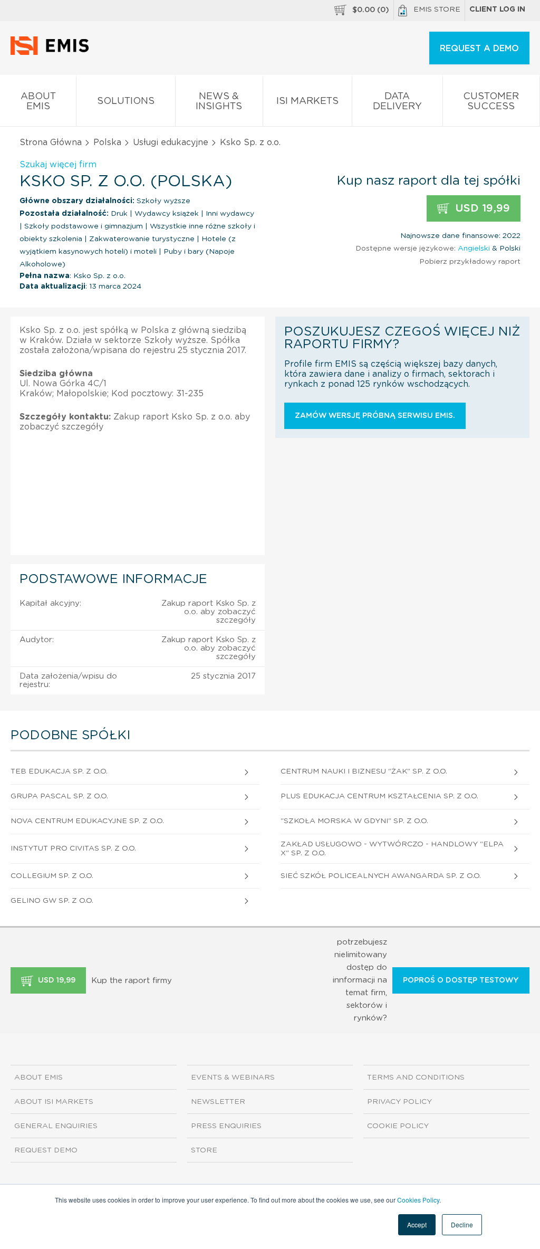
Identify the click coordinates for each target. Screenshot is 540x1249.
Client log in (497, 9)
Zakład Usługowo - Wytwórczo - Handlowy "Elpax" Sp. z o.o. (392, 849)
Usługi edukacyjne (170, 142)
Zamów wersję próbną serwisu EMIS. (375, 415)
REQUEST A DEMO (479, 48)
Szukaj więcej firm (58, 164)
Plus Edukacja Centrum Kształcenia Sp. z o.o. (379, 796)
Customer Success (491, 101)
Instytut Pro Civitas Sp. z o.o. (73, 848)
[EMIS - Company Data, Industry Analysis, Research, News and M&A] (52, 52)
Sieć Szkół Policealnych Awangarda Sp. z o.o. (381, 876)
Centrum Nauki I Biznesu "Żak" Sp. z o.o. (364, 771)
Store (204, 1150)
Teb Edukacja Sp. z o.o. (59, 771)
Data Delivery (397, 101)
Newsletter (218, 1101)
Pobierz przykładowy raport (469, 261)
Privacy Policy (399, 1101)
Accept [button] (417, 1224)
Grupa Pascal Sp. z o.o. (59, 796)
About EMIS (38, 101)
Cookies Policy (418, 1199)
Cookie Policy (398, 1126)
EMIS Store (436, 9)
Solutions (126, 101)
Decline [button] (462, 1224)
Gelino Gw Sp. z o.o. (52, 900)
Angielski (474, 248)
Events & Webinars (233, 1077)
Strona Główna (51, 142)
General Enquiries (56, 1126)
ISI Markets (307, 101)
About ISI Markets (53, 1101)
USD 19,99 (481, 208)
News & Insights (219, 101)
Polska (107, 142)
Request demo (46, 1150)
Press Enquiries (226, 1126)
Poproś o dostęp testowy (461, 980)
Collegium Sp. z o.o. (52, 876)
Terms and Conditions (416, 1077)
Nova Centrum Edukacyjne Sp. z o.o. (87, 821)
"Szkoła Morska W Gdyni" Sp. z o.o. (354, 821)
